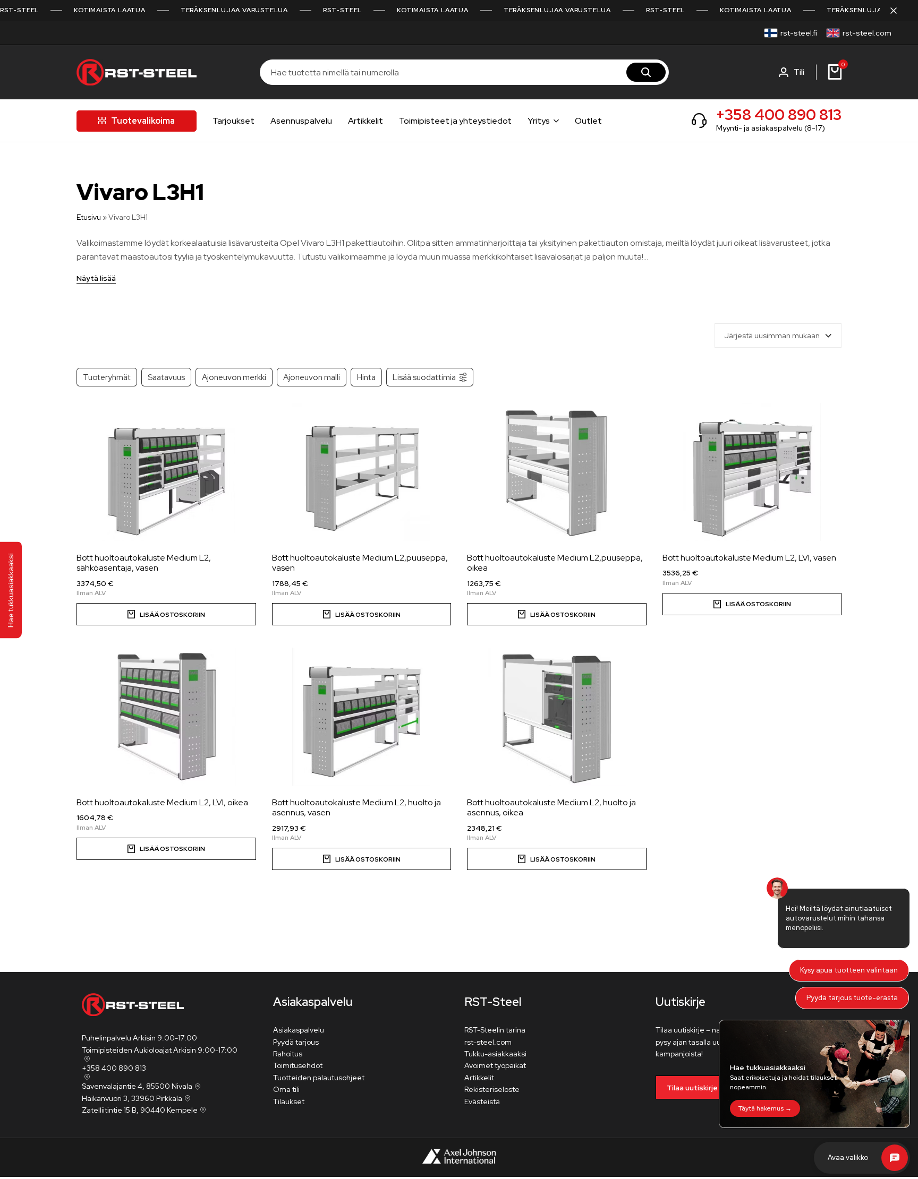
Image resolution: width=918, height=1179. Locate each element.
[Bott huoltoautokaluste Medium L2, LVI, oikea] (166, 717)
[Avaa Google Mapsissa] (86, 1059)
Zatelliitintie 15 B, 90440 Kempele (140, 1110)
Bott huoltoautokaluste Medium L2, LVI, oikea (162, 802)
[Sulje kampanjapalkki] (899, 10)
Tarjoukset (233, 120)
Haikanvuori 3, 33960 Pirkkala (132, 1098)
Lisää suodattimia (424, 377)
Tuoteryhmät (107, 377)
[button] (166, 614)
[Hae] (646, 72)
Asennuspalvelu (301, 120)
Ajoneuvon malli (311, 377)
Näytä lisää (96, 278)
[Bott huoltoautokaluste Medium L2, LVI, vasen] (752, 472)
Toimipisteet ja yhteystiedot (455, 120)
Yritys (539, 120)
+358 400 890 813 (779, 115)
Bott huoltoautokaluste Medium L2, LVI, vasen (749, 558)
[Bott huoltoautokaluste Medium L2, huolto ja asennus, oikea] (557, 717)
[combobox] (778, 335)
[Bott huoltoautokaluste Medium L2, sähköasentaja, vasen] (166, 472)
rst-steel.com (867, 33)
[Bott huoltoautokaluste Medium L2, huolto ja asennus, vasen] (362, 717)
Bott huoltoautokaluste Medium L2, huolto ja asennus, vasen (356, 807)
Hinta (366, 377)
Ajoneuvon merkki (234, 377)
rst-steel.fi (798, 33)
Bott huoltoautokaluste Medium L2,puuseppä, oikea (555, 563)
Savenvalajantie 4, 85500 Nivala (137, 1086)
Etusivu (88, 217)
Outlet (588, 120)
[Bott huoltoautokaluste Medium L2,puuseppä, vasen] (362, 472)
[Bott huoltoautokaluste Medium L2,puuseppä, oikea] (557, 472)
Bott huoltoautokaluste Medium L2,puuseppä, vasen (360, 563)
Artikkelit (365, 120)
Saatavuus (166, 377)
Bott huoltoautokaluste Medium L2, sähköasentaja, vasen (143, 563)
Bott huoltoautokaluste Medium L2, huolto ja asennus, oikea (551, 807)
